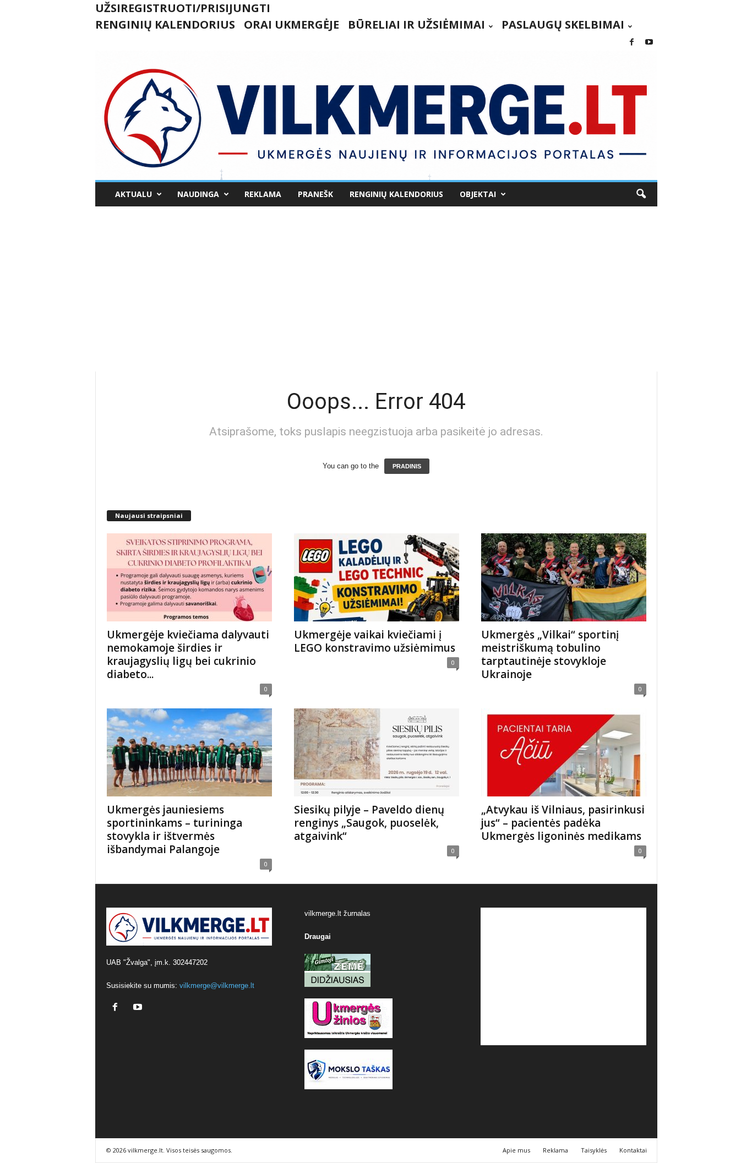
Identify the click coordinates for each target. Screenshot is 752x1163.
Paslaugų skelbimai (563, 24)
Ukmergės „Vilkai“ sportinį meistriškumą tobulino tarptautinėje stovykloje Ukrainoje (550, 654)
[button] (641, 194)
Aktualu (133, 194)
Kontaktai (633, 1150)
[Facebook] (632, 43)
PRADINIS (407, 466)
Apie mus (516, 1150)
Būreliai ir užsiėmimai (416, 24)
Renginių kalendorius (165, 24)
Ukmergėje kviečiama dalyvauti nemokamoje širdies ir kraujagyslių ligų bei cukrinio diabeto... (188, 654)
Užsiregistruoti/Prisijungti (182, 8)
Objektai (478, 194)
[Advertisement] (376, 289)
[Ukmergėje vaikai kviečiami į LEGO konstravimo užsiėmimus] (376, 577)
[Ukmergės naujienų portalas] (376, 115)
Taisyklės (594, 1150)
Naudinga (198, 194)
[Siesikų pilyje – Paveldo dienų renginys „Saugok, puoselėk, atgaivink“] (376, 752)
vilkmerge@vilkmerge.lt (216, 985)
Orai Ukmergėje (291, 24)
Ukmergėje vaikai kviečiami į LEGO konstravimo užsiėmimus (374, 641)
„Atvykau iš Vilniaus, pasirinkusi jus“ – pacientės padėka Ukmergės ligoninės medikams (563, 822)
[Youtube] (649, 43)
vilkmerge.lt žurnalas (337, 913)
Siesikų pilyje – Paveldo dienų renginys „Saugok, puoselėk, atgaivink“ (369, 822)
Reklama (262, 194)
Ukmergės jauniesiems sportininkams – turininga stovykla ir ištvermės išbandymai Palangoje (174, 829)
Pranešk (315, 194)
